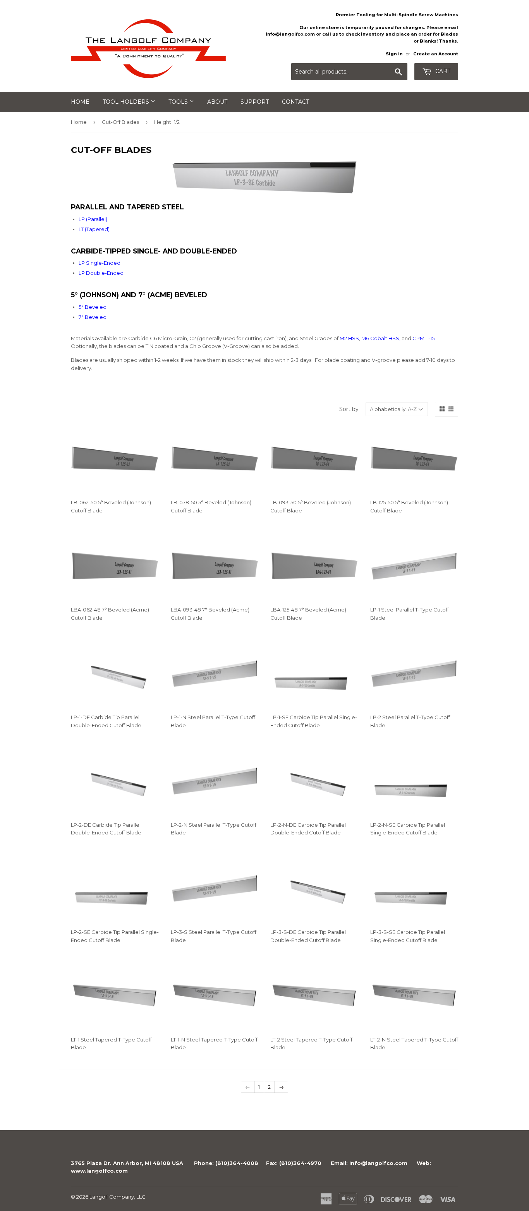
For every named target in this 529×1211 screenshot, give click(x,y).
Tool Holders (127, 101)
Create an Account (435, 54)
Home (80, 101)
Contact (295, 101)
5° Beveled (92, 307)
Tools (178, 101)
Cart (442, 71)
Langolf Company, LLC (117, 1197)
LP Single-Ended (99, 263)
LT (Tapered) (94, 229)
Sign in (394, 54)
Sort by (349, 409)
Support (254, 101)
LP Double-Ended (101, 273)
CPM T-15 (423, 338)
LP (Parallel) (93, 219)
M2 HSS (349, 338)
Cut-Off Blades (120, 122)
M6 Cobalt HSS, (380, 338)
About (217, 101)
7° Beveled (92, 317)
